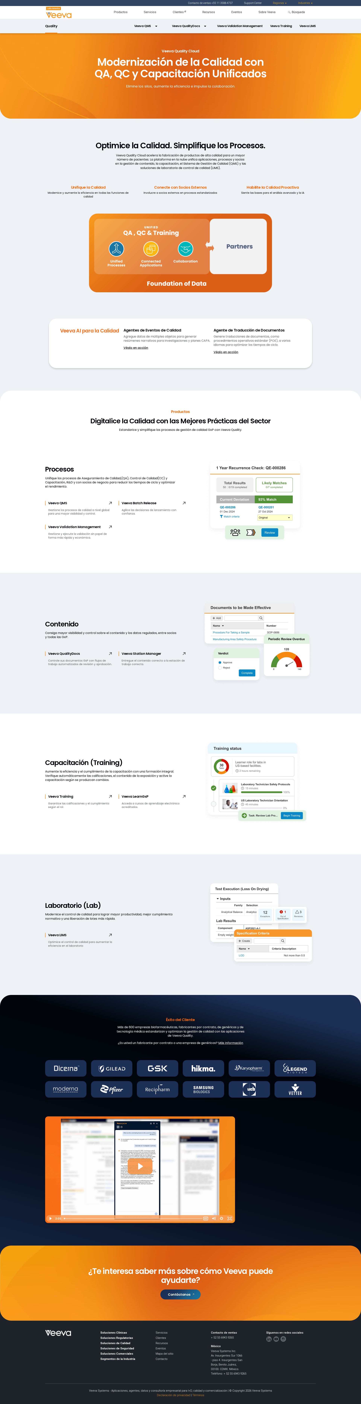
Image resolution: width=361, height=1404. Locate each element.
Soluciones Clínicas (113, 1332)
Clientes (178, 12)
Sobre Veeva (267, 12)
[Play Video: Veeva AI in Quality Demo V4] (140, 1166)
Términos (198, 1395)
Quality (51, 26)
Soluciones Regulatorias (116, 1338)
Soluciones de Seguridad (117, 1348)
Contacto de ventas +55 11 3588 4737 (210, 3)
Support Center (253, 3)
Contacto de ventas (224, 1332)
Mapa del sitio (164, 1353)
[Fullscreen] (229, 1218)
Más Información (230, 1043)
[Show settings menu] (221, 1218)
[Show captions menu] (206, 1218)
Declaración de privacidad (173, 1395)
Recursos (208, 12)
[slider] (132, 1218)
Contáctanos (179, 1294)
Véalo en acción (136, 348)
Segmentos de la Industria (117, 1359)
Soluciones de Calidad (115, 1343)
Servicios (150, 12)
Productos (120, 12)
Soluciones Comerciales (116, 1353)
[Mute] (214, 1218)
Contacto (162, 1359)
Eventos (236, 12)
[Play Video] (50, 1218)
